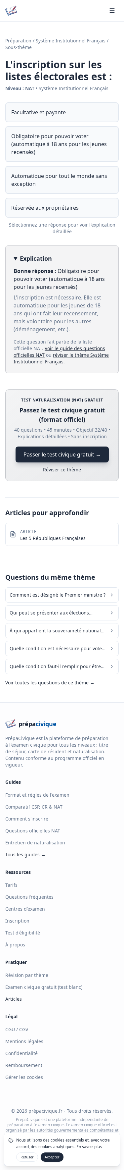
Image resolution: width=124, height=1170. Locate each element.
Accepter (52, 1156)
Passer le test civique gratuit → (62, 454)
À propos (15, 944)
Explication (36, 258)
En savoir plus (89, 1146)
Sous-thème (18, 47)
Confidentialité (21, 1053)
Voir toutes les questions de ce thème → (50, 682)
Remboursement (23, 1065)
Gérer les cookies (24, 1077)
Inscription (17, 921)
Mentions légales (24, 1041)
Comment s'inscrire (26, 819)
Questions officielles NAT (32, 830)
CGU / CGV (16, 1029)
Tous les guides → (25, 854)
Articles (13, 999)
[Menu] (112, 10)
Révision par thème (26, 975)
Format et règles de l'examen (37, 795)
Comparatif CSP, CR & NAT (33, 807)
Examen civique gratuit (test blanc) (43, 987)
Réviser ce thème (62, 469)
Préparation (18, 40)
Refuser (27, 1156)
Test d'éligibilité (22, 933)
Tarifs (11, 885)
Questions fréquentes (29, 897)
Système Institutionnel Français (70, 40)
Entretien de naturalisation (35, 842)
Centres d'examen (25, 909)
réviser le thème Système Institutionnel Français (61, 358)
